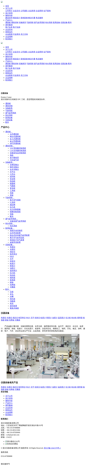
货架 (11, 195)
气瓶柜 (12, 186)
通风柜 (8, 103)
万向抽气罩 (14, 160)
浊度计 (12, 268)
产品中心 (9, 20)
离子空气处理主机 (17, 238)
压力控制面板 (15, 209)
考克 (11, 303)
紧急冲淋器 (14, 308)
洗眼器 (12, 301)
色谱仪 (12, 247)
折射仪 (12, 261)
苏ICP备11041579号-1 (52, 448)
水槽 (11, 296)
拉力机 (12, 273)
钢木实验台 (14, 167)
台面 (11, 292)
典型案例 (9, 25)
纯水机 (12, 275)
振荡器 (12, 280)
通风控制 (9, 106)
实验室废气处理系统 (18, 221)
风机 (11, 155)
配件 (7, 122)
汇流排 (12, 202)
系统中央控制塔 (16, 230)
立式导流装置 (15, 233)
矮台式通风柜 (15, 136)
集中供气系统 (15, 200)
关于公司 (9, 8)
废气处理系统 (10, 113)
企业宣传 (9, 29)
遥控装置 (13, 306)
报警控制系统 (15, 212)
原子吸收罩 (14, 158)
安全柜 (12, 179)
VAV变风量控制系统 (18, 148)
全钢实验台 (14, 165)
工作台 (12, 174)
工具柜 (12, 190)
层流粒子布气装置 (17, 240)
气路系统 (9, 110)
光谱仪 (12, 249)
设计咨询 (9, 13)
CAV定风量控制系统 (18, 150)
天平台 (12, 172)
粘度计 (12, 263)
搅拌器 (12, 278)
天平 (11, 259)
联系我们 (9, 39)
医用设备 (9, 118)
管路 (11, 214)
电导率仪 (13, 254)
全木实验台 (14, 169)
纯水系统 (9, 115)
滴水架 (12, 299)
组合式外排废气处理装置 (20, 235)
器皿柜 (12, 183)
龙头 (11, 294)
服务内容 (9, 15)
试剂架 (12, 176)
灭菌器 (12, 287)
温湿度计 (13, 270)
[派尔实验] (2, 2)
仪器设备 (9, 120)
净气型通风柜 (15, 143)
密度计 (12, 266)
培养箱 (12, 285)
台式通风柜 (14, 134)
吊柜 (11, 193)
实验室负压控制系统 (18, 153)
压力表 (12, 207)
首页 (7, 6)
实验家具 (9, 108)
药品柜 (12, 181)
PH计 (12, 256)
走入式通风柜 (15, 139)
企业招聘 (9, 37)
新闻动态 (9, 32)
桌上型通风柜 (15, 141)
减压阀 (12, 205)
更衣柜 (12, 188)
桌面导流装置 (15, 242)
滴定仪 (12, 252)
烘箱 (11, 282)
